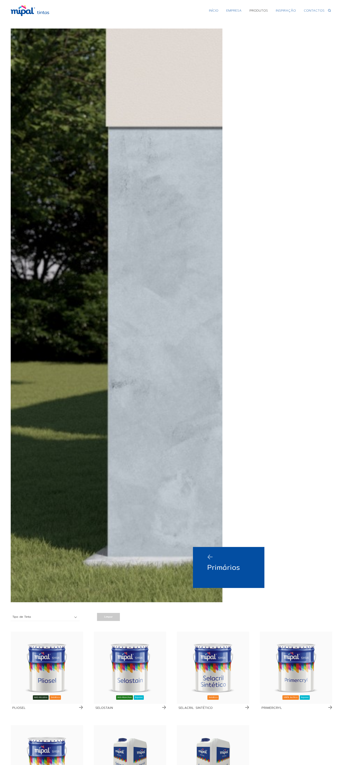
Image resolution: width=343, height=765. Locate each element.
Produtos (259, 10)
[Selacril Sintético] (213, 668)
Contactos (314, 10)
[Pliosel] (47, 668)
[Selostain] (130, 668)
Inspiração (286, 10)
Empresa (234, 10)
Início (213, 10)
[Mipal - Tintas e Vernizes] (30, 10)
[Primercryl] (296, 668)
